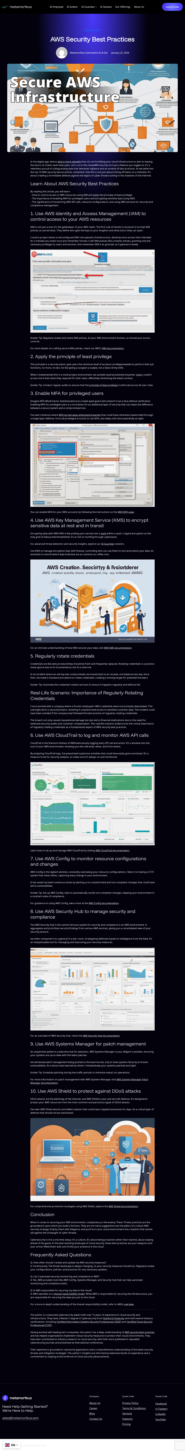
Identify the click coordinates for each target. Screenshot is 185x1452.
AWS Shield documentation (123, 1206)
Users (139, 374)
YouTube (160, 1419)
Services (127, 1413)
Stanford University (113, 1318)
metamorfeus (21, 6)
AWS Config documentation (104, 903)
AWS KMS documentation (118, 647)
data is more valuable (69, 161)
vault (103, 533)
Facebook (161, 1403)
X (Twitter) (161, 1409)
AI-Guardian (107, 543)
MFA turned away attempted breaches (80, 415)
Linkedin (160, 1414)
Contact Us (95, 1419)
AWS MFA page (126, 512)
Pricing (126, 1424)
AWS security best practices (140, 1332)
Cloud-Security (92, 30)
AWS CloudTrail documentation (112, 850)
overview (129, 1304)
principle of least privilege (103, 385)
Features (127, 1419)
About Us (94, 1403)
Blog (92, 1413)
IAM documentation (113, 348)
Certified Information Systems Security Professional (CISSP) (89, 1321)
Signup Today (172, 6)
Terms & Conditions (134, 1408)
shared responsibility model (69, 1293)
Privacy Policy (130, 1403)
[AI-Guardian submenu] (96, 7)
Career (93, 1408)
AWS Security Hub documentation (101, 1035)
